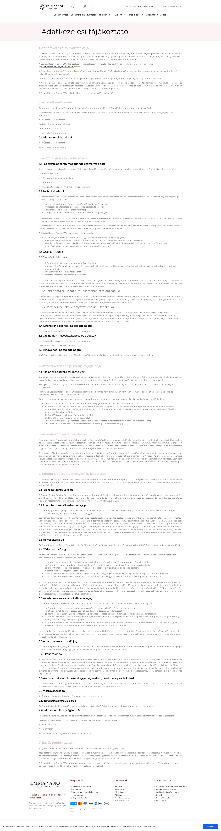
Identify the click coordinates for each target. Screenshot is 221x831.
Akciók (163, 15)
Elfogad (210, 826)
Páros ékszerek (135, 15)
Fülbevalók (119, 15)
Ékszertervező (61, 15)
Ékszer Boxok (78, 15)
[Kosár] (84, 6)
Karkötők (92, 15)
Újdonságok (151, 15)
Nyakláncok (105, 15)
